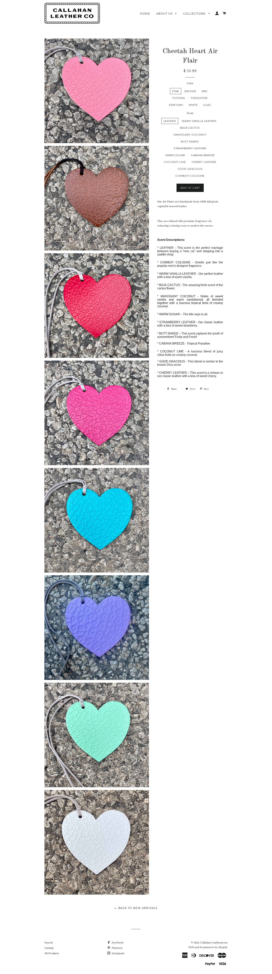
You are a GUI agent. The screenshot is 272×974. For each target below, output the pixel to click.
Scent (190, 113)
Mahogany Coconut (190, 134)
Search (48, 942)
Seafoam (176, 104)
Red (205, 91)
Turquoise (199, 97)
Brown (190, 91)
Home (145, 13)
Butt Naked (190, 141)
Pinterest (116, 948)
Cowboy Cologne (189, 175)
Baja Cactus (190, 127)
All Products (51, 953)
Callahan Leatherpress (214, 942)
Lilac (207, 104)
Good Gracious (190, 168)
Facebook (117, 942)
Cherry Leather (204, 161)
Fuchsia (178, 97)
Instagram (118, 953)
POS (191, 947)
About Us (165, 13)
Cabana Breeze (203, 155)
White (193, 104)
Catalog (48, 948)
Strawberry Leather (190, 148)
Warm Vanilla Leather (199, 120)
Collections (195, 13)
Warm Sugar (175, 155)
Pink (175, 91)
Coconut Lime (175, 161)
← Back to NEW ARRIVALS (136, 908)
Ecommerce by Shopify (214, 947)
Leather (170, 120)
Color (190, 83)
